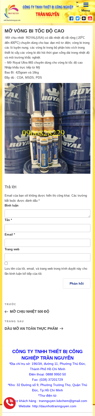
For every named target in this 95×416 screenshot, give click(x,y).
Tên (8, 220)
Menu (85, 10)
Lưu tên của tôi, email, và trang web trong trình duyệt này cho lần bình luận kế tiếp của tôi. (46, 271)
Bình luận (11, 205)
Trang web (12, 249)
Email (10, 234)
